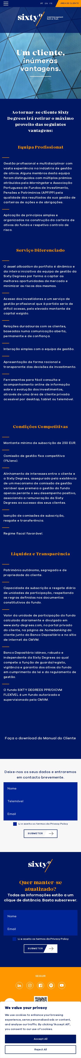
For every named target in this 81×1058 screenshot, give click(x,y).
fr (51, 3)
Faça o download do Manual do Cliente (40, 738)
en (46, 3)
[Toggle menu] (6, 3)
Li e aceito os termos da (43, 824)
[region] (40, 1030)
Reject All (40, 1049)
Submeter (35, 833)
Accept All (40, 1039)
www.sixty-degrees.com (23, 625)
